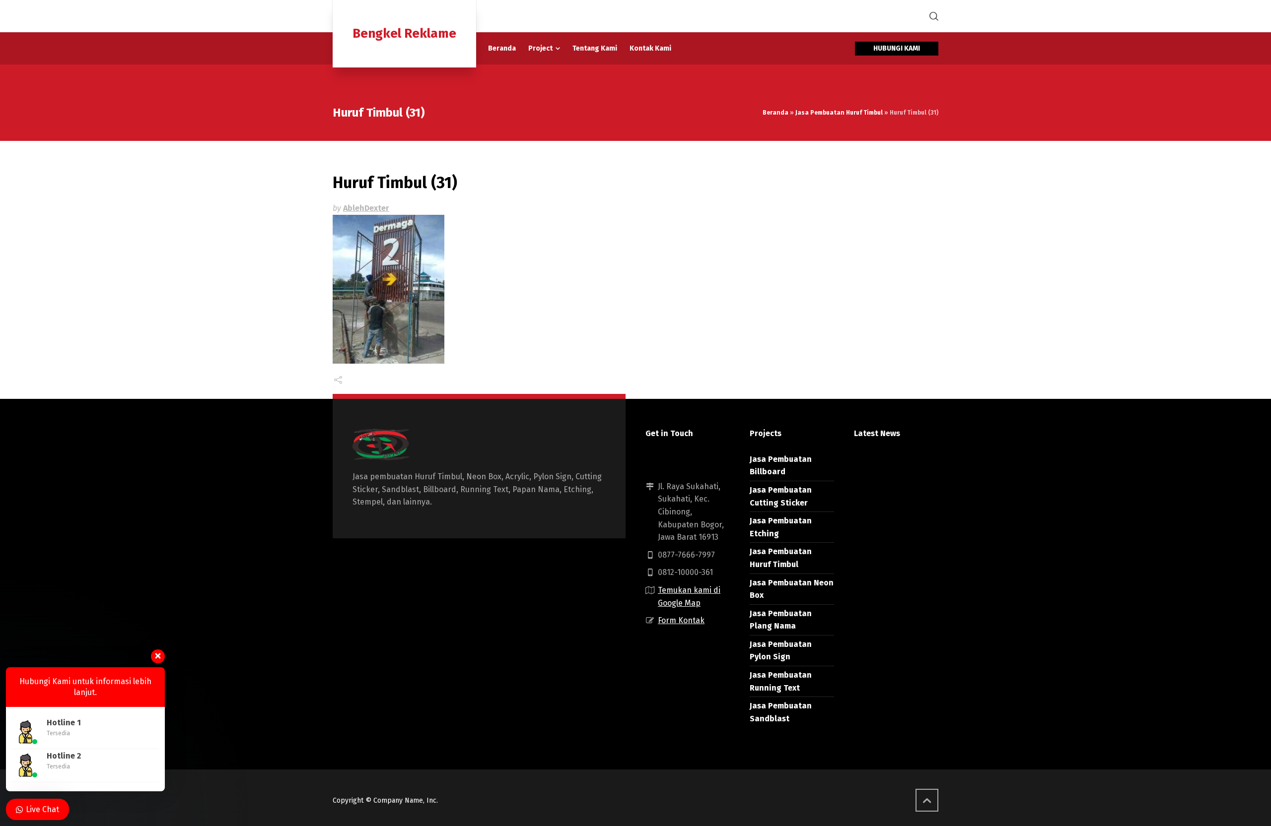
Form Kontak (681, 620)
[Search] (931, 16)
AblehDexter (366, 208)
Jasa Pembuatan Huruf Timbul (839, 112)
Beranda (775, 112)
